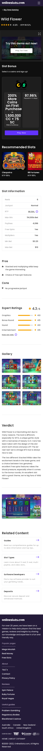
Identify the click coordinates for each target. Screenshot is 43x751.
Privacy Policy (8, 678)
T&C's (5, 669)
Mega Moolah (8, 649)
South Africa (8, 728)
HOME (5, 738)
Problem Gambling (11, 710)
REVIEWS (6, 684)
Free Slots (6, 657)
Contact (6, 674)
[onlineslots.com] (13, 620)
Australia (6, 725)
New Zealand (29, 725)
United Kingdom (23, 728)
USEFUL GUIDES (8, 704)
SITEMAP (21, 738)
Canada (17, 725)
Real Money (7, 653)
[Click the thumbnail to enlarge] (11, 366)
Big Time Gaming (11, 10)
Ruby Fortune (8, 694)
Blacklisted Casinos (11, 718)
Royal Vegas (8, 698)
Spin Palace (7, 690)
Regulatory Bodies (11, 714)
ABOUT (5, 663)
